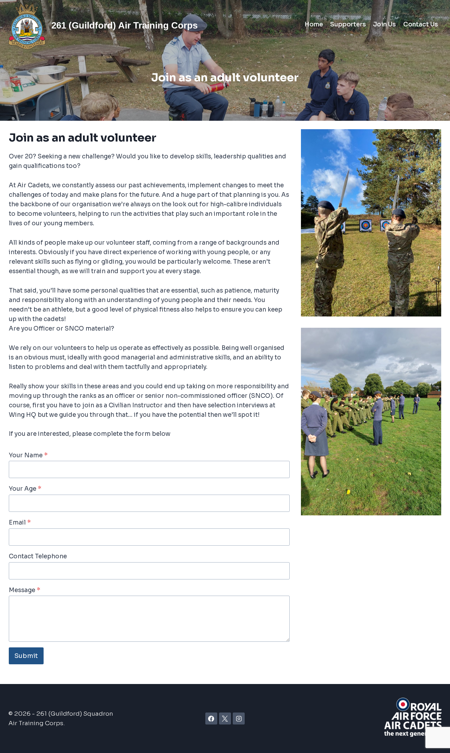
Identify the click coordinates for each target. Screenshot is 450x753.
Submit (26, 656)
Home (313, 24)
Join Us (384, 24)
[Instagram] (239, 718)
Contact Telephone (38, 556)
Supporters (348, 24)
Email (20, 522)
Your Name (28, 455)
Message (24, 590)
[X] (225, 718)
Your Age (25, 488)
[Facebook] (211, 718)
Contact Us (420, 24)
